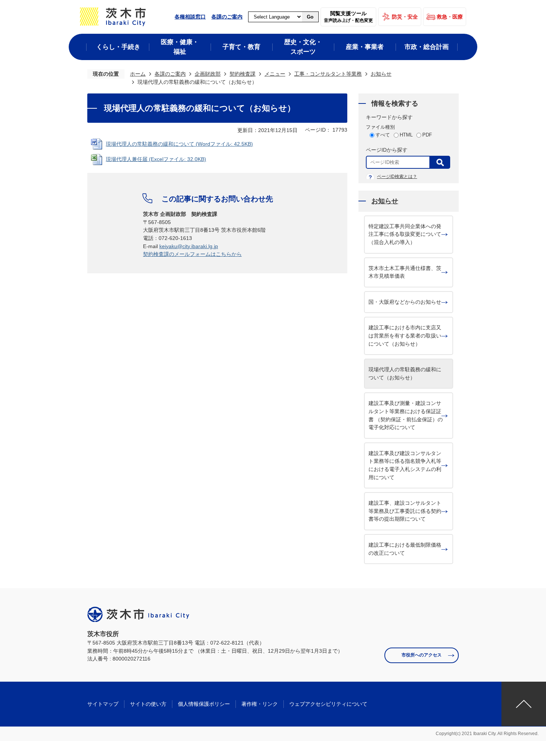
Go (310, 17)
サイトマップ (102, 704)
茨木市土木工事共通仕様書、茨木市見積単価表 (404, 272)
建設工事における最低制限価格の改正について (404, 549)
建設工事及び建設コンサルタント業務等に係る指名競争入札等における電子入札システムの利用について (404, 465)
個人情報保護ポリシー (204, 704)
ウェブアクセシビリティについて (328, 704)
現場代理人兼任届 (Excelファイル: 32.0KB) (156, 159)
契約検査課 (243, 74)
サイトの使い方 (148, 704)
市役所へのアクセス (422, 655)
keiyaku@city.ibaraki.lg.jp (188, 246)
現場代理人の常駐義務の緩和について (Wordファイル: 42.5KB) (179, 144)
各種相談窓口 (190, 17)
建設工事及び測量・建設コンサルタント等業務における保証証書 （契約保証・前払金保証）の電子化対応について (405, 415)
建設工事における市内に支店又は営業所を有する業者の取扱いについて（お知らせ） (404, 335)
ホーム (138, 74)
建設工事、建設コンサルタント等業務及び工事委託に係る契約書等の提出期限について (404, 511)
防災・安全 (405, 17)
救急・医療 (450, 17)
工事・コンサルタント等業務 (328, 74)
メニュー (274, 74)
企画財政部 (208, 74)
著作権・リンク (259, 704)
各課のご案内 (227, 17)
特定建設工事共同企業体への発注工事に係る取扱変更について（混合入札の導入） (404, 234)
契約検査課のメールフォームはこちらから (192, 254)
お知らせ (381, 74)
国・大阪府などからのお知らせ (404, 302)
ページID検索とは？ (397, 176)
